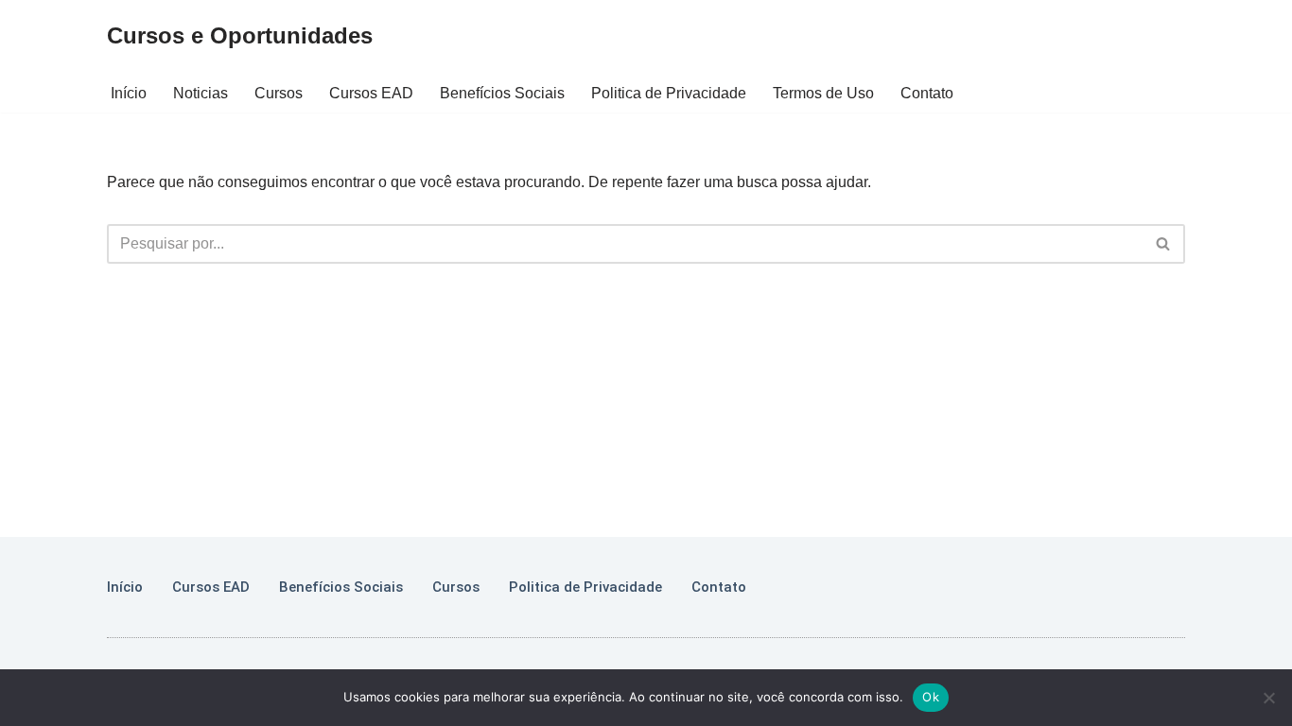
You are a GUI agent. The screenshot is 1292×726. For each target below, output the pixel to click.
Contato (926, 93)
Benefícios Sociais (502, 93)
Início (129, 93)
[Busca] (1164, 244)
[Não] (1268, 697)
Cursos (278, 93)
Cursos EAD (371, 93)
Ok (930, 696)
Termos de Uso (823, 93)
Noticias (200, 93)
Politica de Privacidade (668, 93)
